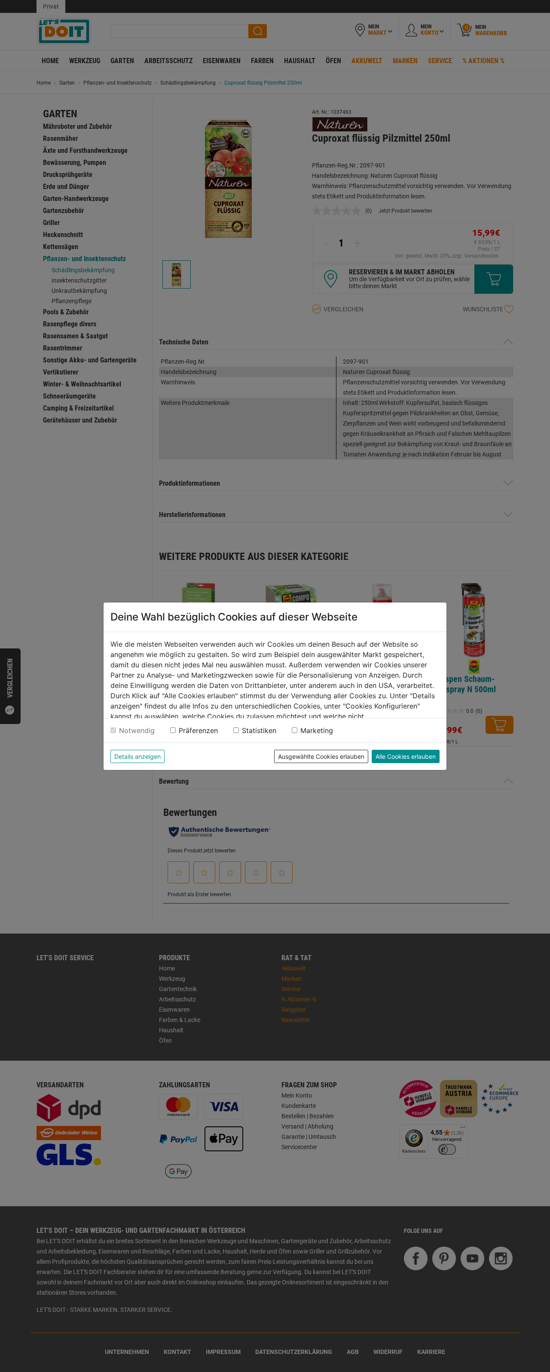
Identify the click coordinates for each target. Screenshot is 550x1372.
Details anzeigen (137, 756)
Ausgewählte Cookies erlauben (321, 756)
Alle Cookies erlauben (406, 756)
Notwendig (137, 730)
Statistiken (259, 730)
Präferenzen (198, 730)
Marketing (316, 730)
